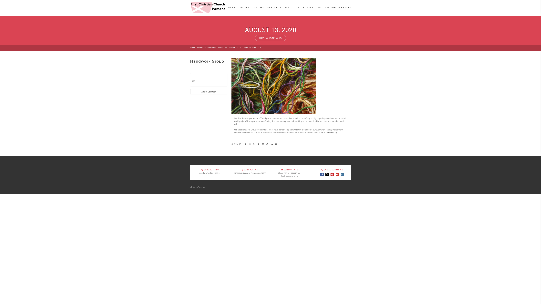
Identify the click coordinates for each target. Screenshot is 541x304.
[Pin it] (263, 144)
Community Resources (338, 8)
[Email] (276, 144)
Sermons (259, 8)
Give (319, 8)
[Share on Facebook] (245, 144)
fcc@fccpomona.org (328, 133)
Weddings (308, 8)
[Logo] (207, 7)
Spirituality (292, 8)
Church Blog (274, 8)
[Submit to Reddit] (267, 144)
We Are (232, 8)
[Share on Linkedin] (272, 144)
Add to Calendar (208, 92)
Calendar (245, 8)
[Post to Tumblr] (258, 144)
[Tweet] (250, 144)
